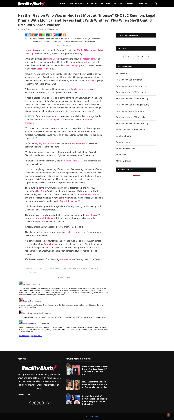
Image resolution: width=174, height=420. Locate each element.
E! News (92, 80)
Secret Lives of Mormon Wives (130, 129)
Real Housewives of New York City (132, 98)
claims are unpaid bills (53, 119)
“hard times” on (71, 160)
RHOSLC (93, 268)
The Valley (121, 154)
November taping (72, 65)
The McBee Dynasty (125, 148)
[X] (30, 35)
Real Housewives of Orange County (132, 104)
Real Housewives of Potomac (130, 111)
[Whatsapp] (43, 35)
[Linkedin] (36, 35)
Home (62, 3)
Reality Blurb (94, 416)
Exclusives (105, 3)
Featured (29, 268)
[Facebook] (26, 35)
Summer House (123, 142)
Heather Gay (41, 268)
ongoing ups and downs (45, 143)
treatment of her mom (89, 194)
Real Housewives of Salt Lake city (75, 268)
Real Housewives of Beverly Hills (131, 86)
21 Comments (53, 29)
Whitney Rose (31, 272)
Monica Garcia (54, 268)
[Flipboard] (54, 35)
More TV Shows (123, 161)
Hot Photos (92, 3)
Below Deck (121, 73)
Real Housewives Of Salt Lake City (132, 123)
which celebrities (75, 232)
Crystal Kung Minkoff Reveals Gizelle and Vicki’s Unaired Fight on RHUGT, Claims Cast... (94, 400)
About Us (118, 3)
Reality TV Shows (76, 3)
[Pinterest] (40, 35)
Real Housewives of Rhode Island (131, 117)
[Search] (155, 3)
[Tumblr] (47, 35)
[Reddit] (33, 35)
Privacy (130, 3)
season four (65, 259)
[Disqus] (64, 309)
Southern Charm (124, 136)
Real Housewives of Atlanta (129, 79)
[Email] (50, 35)
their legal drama (87, 59)
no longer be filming (81, 89)
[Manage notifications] (168, 415)
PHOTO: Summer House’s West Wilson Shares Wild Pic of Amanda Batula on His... (95, 384)
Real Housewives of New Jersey (131, 92)
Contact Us (142, 3)
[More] (64, 35)
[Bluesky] (57, 35)
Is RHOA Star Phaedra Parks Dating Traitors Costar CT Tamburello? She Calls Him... (95, 370)
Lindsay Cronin (25, 29)
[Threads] (60, 35)
